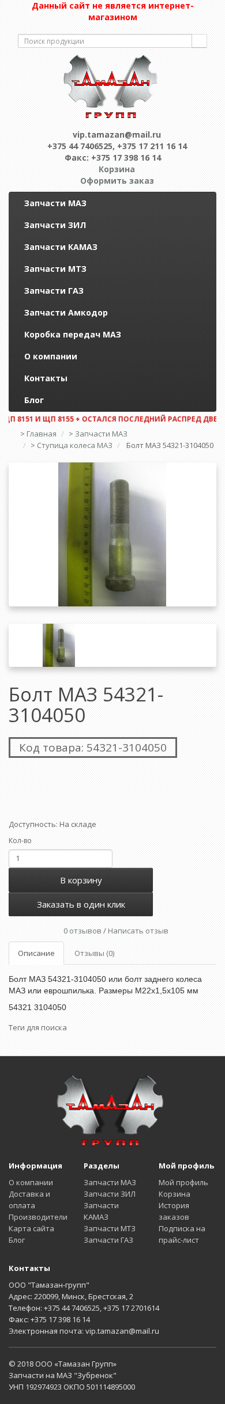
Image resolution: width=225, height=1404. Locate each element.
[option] (112, 534)
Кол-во (20, 840)
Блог (34, 399)
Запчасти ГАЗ (54, 290)
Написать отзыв (138, 930)
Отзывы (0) (94, 953)
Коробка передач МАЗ (72, 334)
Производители (38, 1217)
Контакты (46, 378)
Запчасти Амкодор (66, 312)
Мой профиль (183, 1182)
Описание (36, 953)
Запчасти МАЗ (55, 203)
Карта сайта (31, 1228)
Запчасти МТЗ (55, 268)
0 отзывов (82, 930)
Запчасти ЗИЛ (55, 224)
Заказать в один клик (81, 904)
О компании (50, 356)
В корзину (81, 880)
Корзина (174, 1194)
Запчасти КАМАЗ (60, 246)
